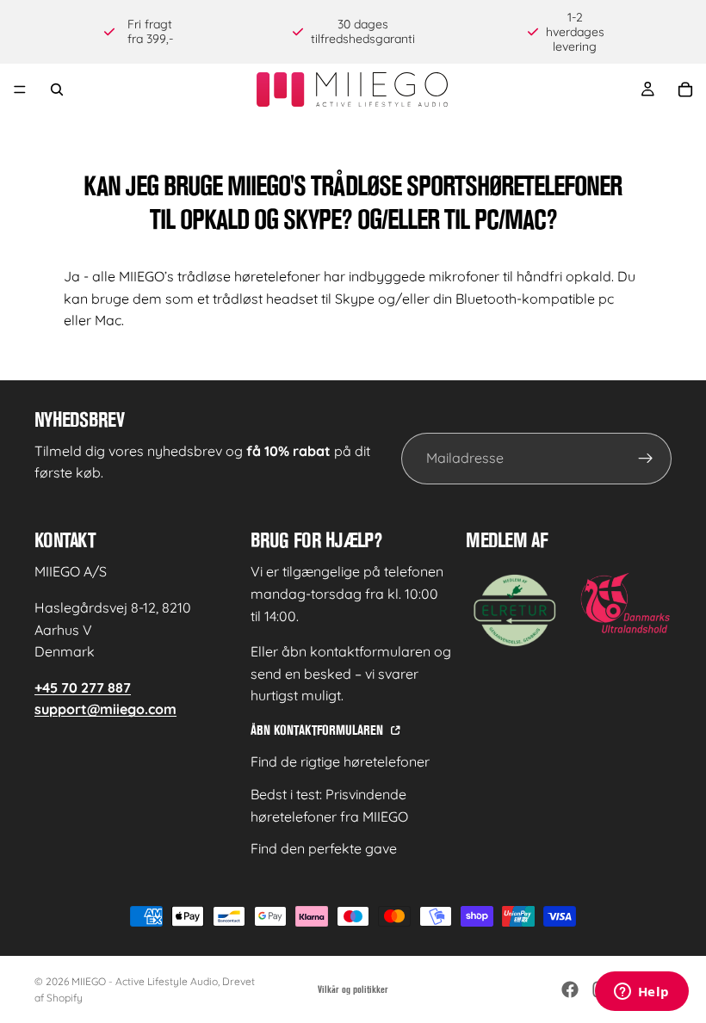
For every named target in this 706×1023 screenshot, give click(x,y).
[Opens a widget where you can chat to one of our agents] (641, 992)
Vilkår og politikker (353, 989)
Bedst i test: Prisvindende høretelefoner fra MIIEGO (329, 805)
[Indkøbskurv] (685, 89)
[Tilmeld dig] (646, 459)
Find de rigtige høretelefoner (340, 761)
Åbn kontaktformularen (319, 730)
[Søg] (57, 89)
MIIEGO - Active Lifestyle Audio (144, 981)
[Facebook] (570, 989)
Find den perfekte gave (324, 848)
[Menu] (20, 90)
